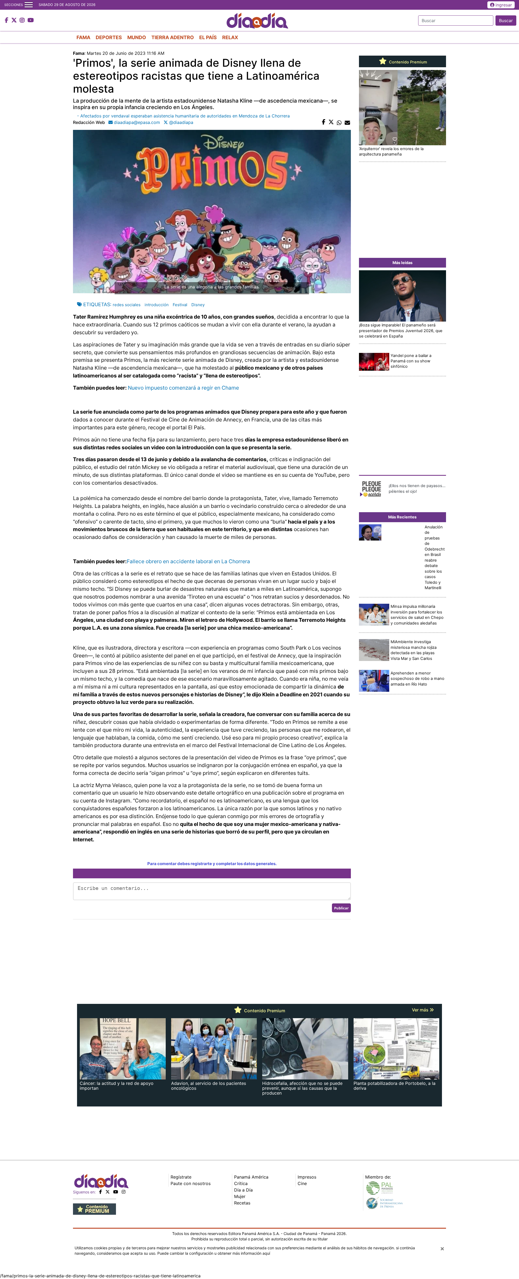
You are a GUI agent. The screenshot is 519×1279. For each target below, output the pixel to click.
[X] (107, 1191)
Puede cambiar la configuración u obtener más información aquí (213, 1253)
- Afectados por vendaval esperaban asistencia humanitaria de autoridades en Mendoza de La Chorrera (183, 116)
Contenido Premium (407, 62)
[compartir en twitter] (331, 122)
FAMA (83, 37)
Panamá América (251, 1177)
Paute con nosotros (191, 1183)
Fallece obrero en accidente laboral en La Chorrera (188, 561)
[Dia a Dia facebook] (7, 20)
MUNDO (136, 37)
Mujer (239, 1196)
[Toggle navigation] (28, 5)
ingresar (503, 5)
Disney (198, 304)
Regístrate (181, 1177)
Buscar (506, 20)
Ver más (421, 1010)
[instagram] (123, 1191)
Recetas (242, 1203)
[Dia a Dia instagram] (23, 20)
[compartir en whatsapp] (339, 122)
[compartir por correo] (347, 122)
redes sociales (127, 304)
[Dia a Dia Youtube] (31, 20)
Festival (180, 304)
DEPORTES (109, 37)
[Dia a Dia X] (14, 20)
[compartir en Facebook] (324, 122)
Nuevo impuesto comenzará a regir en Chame (183, 387)
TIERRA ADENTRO (172, 37)
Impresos (307, 1177)
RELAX (230, 37)
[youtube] (115, 1191)
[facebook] (100, 1191)
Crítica (241, 1183)
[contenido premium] (94, 1208)
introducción (157, 304)
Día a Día (243, 1190)
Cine (302, 1183)
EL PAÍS (208, 37)
